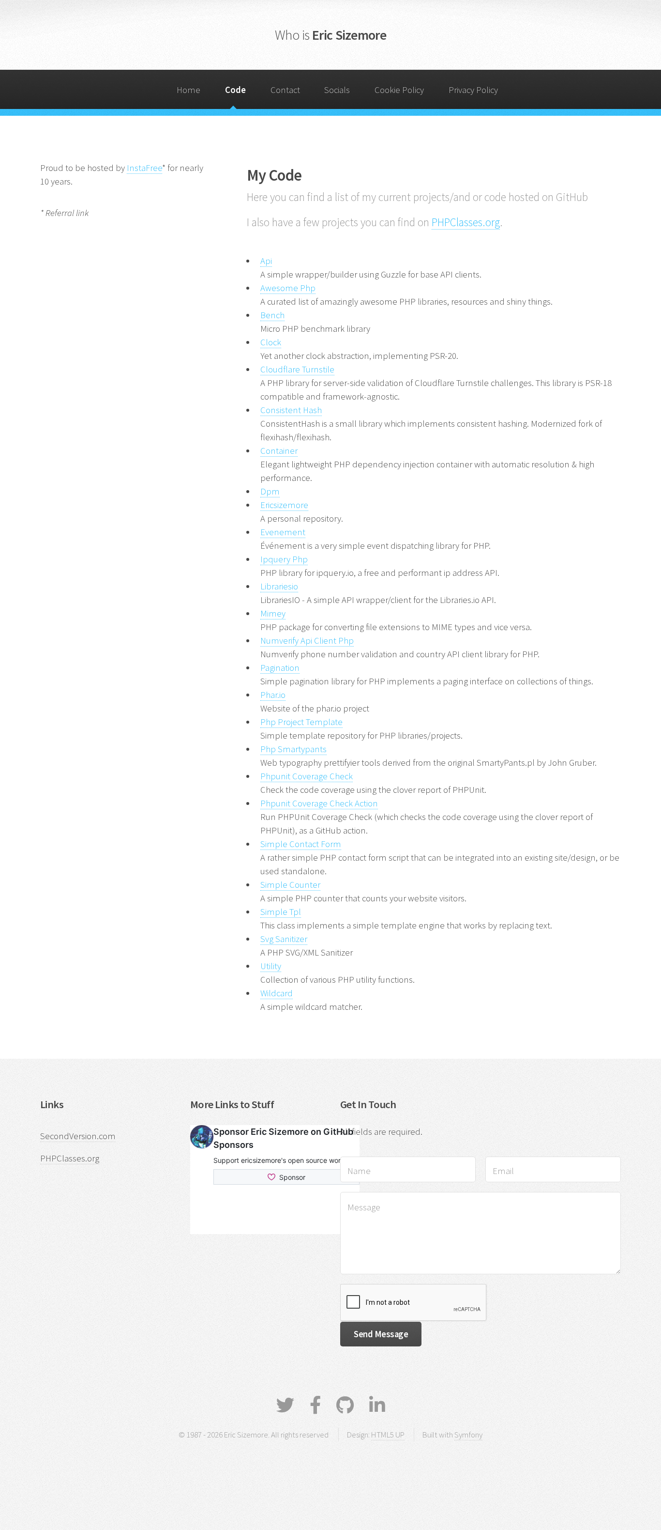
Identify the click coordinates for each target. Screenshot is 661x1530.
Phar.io (272, 694)
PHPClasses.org (466, 222)
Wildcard (276, 993)
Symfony (468, 1434)
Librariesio (279, 586)
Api (266, 260)
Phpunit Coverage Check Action (319, 803)
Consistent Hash (291, 410)
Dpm (270, 491)
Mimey (272, 613)
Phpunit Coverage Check (306, 776)
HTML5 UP (388, 1434)
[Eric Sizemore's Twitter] (285, 1405)
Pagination (280, 667)
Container (279, 450)
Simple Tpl (280, 911)
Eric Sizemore (330, 35)
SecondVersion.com (78, 1136)
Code (235, 89)
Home (188, 89)
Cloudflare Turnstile (297, 369)
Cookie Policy (399, 89)
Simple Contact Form (300, 844)
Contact (285, 89)
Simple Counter (290, 884)
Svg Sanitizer (283, 938)
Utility (270, 966)
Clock (270, 342)
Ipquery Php (284, 559)
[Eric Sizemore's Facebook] (315, 1405)
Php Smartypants (293, 749)
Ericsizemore (284, 504)
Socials (337, 89)
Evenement (282, 532)
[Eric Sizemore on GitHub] (345, 1405)
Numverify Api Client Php (307, 640)
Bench (272, 315)
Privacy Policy (473, 89)
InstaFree (144, 167)
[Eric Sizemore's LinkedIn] (377, 1405)
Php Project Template (301, 721)
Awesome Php (287, 288)
